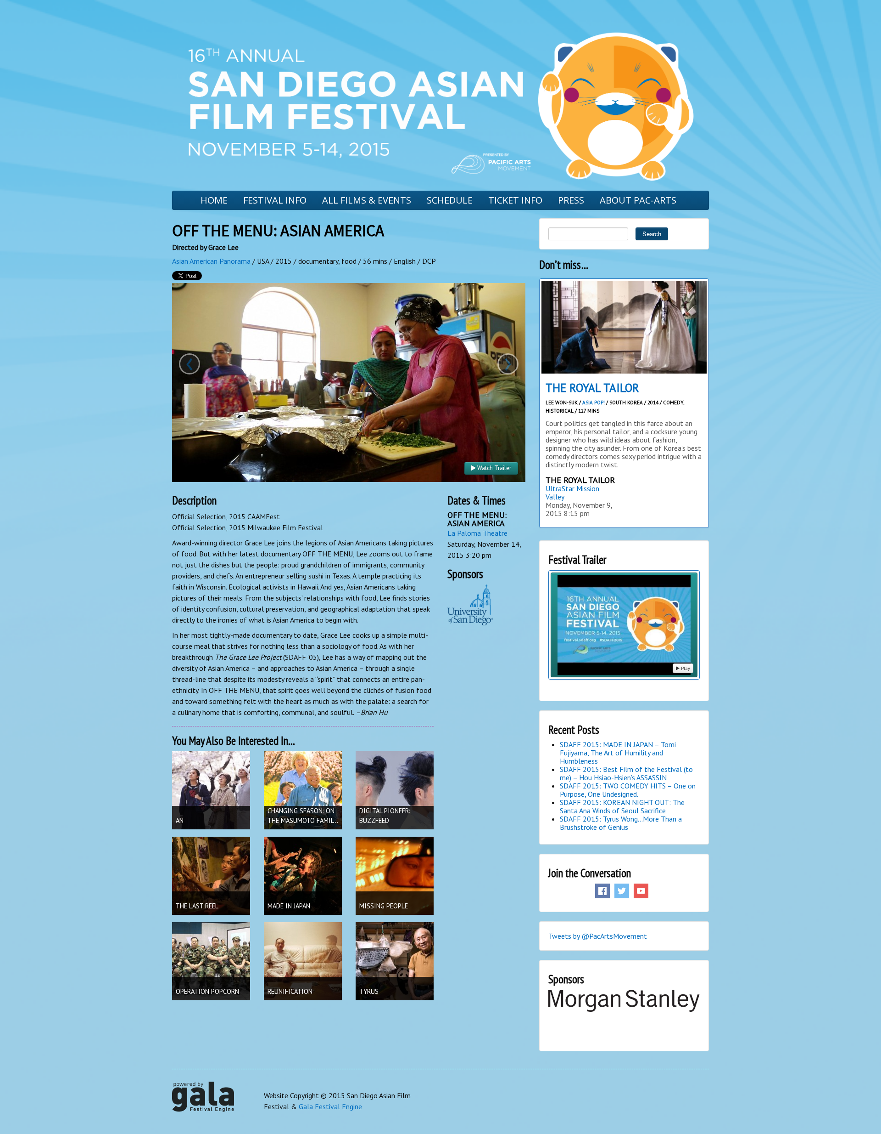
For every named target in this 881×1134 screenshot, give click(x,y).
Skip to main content (33, 6)
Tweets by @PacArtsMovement (597, 936)
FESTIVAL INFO (275, 200)
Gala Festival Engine (330, 1106)
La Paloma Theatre (477, 533)
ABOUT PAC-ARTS (638, 200)
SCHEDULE (450, 200)
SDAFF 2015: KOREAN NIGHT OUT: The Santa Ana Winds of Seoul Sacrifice (622, 806)
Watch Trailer (493, 468)
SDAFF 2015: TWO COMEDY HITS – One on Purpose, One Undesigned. (628, 790)
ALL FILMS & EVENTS (366, 200)
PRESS (571, 200)
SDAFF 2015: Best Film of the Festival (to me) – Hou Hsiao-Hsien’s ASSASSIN (626, 773)
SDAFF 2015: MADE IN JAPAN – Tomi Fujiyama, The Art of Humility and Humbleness (618, 752)
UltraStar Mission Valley (572, 492)
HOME (214, 200)
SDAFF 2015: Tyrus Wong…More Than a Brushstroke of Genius (621, 823)
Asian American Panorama (211, 261)
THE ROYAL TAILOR (592, 387)
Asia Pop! (593, 402)
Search (651, 233)
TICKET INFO (515, 200)
